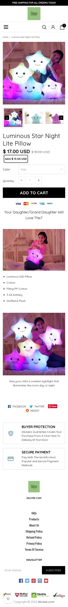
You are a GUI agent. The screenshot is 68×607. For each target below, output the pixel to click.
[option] (34, 73)
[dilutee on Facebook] (21, 580)
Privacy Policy (34, 543)
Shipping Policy (34, 531)
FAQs (34, 513)
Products (34, 519)
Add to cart (34, 192)
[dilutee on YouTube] (46, 580)
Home (5, 37)
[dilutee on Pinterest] (33, 580)
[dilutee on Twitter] (27, 580)
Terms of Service (34, 549)
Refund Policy (34, 537)
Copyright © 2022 (34, 602)
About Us (34, 525)
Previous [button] (7, 118)
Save (54, 406)
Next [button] (61, 118)
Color (6, 169)
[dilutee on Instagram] (40, 580)
